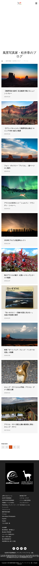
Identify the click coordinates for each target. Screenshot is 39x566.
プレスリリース (6, 509)
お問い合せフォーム (7, 495)
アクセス (4, 514)
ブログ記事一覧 (6, 523)
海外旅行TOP (23, 495)
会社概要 (4, 527)
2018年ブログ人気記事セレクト (15, 240)
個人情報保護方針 (6, 539)
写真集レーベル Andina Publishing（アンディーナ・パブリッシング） (10, 505)
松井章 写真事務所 (6, 498)
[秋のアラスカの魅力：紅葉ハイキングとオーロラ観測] (19, 260)
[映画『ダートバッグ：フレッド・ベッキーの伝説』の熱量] (19, 334)
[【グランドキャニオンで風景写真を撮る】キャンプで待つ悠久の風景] (19, 113)
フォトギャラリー (24, 502)
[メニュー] (36, 3)
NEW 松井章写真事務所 (8, 500)
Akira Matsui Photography (8, 516)
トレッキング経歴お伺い (8, 534)
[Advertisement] (19, 30)
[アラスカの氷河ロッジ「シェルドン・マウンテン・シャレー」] (19, 187)
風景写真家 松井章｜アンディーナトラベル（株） (21, 562)
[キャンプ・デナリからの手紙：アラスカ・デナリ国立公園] (19, 371)
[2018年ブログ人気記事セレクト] (19, 225)
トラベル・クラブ (24, 498)
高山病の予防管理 (6, 532)
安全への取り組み (6, 536)
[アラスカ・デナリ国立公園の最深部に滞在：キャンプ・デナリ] (19, 409)
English (4, 521)
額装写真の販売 (6, 511)
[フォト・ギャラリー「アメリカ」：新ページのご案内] (19, 150)
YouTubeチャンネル (25, 505)
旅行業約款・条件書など (8, 529)
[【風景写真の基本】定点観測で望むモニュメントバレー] (19, 75)
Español (4, 518)
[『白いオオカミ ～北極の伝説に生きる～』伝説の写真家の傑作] (19, 297)
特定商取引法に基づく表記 (9, 541)
